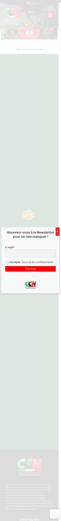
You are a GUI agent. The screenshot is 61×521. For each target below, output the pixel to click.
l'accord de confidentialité (36, 262)
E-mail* (9, 247)
